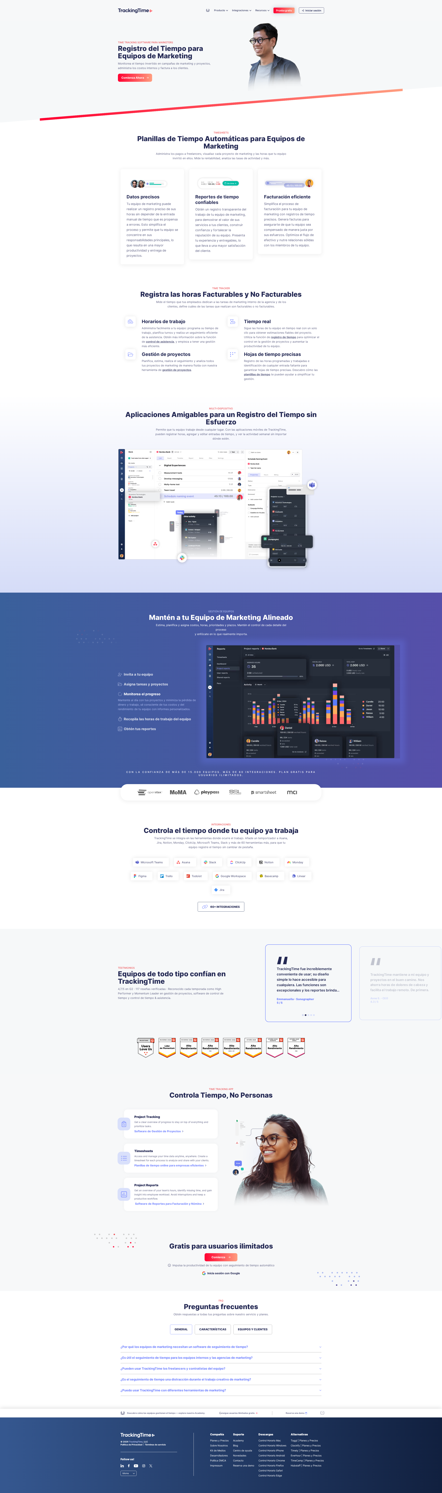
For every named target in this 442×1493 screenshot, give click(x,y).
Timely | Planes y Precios (305, 1450)
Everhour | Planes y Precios (306, 1455)
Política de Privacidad (131, 1444)
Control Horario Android (271, 1455)
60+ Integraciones (225, 906)
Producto (220, 10)
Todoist (197, 876)
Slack (212, 862)
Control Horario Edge (270, 1475)
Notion (269, 862)
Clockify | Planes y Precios (306, 1445)
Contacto (238, 1460)
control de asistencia (160, 341)
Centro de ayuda (242, 1450)
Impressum (216, 1465)
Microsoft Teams (152, 862)
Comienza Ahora (132, 77)
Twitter (150, 1465)
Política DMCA (218, 1460)
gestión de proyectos (176, 370)
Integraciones (240, 10)
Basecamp (271, 876)
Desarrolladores (219, 1455)
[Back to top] (322, 1413)
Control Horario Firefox (271, 1465)
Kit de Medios (217, 1450)
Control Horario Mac (269, 1440)
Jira (221, 890)
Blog (235, 1445)
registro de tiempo (283, 337)
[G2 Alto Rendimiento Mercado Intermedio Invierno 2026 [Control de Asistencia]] (231, 1048)
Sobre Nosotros (219, 1445)
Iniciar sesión (313, 10)
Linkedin (122, 1465)
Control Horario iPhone (271, 1450)
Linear (301, 876)
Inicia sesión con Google (223, 1273)
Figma (142, 876)
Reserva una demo (243, 1465)
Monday (297, 862)
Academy (208, 10)
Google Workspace (233, 876)
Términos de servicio (155, 1444)
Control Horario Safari (270, 1470)
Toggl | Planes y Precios (304, 1440)
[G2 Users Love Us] (145, 1048)
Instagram (143, 1465)
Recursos (261, 10)
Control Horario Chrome (271, 1460)
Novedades (239, 1455)
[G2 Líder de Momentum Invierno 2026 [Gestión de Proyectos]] (167, 1048)
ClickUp (240, 862)
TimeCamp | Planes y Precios (307, 1460)
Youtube (136, 1465)
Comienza (219, 1257)
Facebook (129, 1465)
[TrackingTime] (135, 10)
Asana (186, 862)
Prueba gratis (284, 10)
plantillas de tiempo (257, 374)
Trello (169, 876)
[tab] (303, 1015)
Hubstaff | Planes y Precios (306, 1465)
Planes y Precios (219, 1440)
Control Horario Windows (272, 1445)
